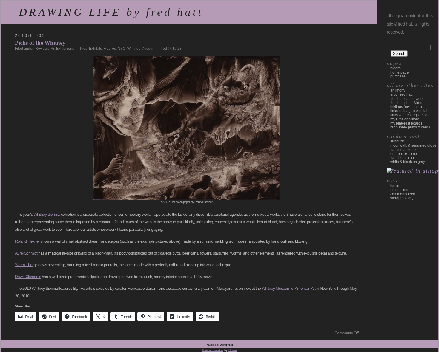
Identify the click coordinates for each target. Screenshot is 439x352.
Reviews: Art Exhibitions (54, 48)
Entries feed (399, 190)
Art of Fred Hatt (401, 94)
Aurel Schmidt (26, 253)
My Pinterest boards (406, 123)
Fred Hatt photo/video (406, 103)
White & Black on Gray (407, 162)
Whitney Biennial (46, 214)
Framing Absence (403, 150)
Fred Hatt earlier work (406, 99)
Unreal (232, 350)
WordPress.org (402, 198)
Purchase (398, 76)
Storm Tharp (25, 264)
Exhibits (95, 48)
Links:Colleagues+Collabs (410, 111)
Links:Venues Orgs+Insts (409, 115)
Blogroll (396, 68)
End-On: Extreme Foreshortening (403, 156)
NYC (121, 48)
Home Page (399, 72)
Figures (110, 48)
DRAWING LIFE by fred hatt (111, 12)
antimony (397, 90)
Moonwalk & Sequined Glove (413, 145)
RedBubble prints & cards (410, 127)
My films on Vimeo (404, 119)
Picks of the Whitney (40, 43)
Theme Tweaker (212, 350)
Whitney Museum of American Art (288, 288)
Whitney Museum (141, 48)
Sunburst (397, 141)
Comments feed (402, 194)
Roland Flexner (27, 241)
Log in (394, 186)
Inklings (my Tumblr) (406, 107)
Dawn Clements (28, 276)
